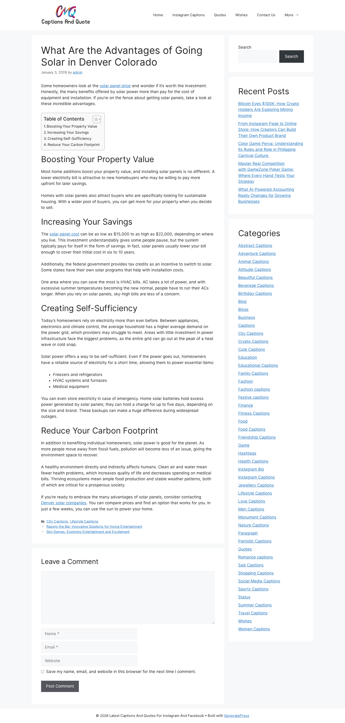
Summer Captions (255, 605)
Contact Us (266, 15)
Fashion (245, 381)
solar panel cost (64, 234)
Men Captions (251, 509)
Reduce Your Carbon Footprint (74, 144)
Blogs (243, 309)
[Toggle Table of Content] (94, 119)
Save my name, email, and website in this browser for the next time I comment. (121, 671)
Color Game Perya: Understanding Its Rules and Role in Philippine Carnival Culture (270, 149)
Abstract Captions (255, 245)
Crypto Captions (253, 341)
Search (244, 47)
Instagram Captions (188, 15)
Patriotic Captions (255, 541)
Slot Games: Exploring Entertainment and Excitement (88, 532)
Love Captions (251, 501)
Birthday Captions (255, 293)
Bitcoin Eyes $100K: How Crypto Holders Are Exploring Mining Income (268, 109)
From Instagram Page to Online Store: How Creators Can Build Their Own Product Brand (267, 129)
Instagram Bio (251, 469)
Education (247, 357)
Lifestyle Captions (84, 521)
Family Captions (253, 373)
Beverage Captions (256, 285)
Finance (245, 405)
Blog (242, 301)
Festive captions (253, 397)
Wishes (241, 15)
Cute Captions (251, 349)
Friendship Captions (257, 437)
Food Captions (251, 429)
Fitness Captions (254, 413)
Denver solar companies (63, 502)
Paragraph (248, 533)
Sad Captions (251, 565)
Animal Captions (253, 261)
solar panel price (115, 85)
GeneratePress (236, 715)
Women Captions (254, 629)
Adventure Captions (257, 253)
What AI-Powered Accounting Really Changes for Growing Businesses (266, 195)
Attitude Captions (254, 269)
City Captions (57, 521)
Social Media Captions (259, 581)
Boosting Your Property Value (72, 126)
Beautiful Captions (255, 277)
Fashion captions (254, 389)
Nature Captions (253, 525)
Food (243, 421)
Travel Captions (253, 613)
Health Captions (253, 461)
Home (158, 15)
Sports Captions (253, 589)
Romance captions (255, 557)
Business (246, 317)
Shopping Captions (256, 573)
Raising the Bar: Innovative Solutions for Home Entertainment (94, 526)
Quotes (220, 15)
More (289, 15)
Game (243, 445)
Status (244, 597)
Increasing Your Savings (68, 132)
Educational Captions (258, 365)
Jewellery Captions (256, 485)
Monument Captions (257, 517)
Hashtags (247, 453)
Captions (246, 325)
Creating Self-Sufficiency (70, 138)
